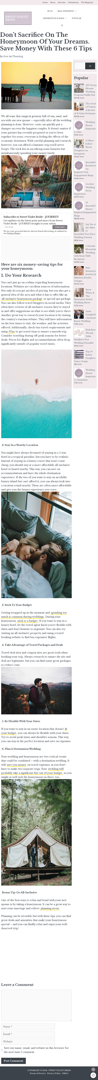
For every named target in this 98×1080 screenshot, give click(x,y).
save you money (16, 764)
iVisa (12, 331)
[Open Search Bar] (62, 25)
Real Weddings (66, 11)
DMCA (65, 1073)
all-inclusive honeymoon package (22, 298)
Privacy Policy (54, 1073)
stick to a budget (27, 620)
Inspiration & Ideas (53, 18)
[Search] (90, 66)
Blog (50, 11)
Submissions (73, 2)
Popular (76, 18)
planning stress (50, 908)
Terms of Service (38, 1073)
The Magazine (87, 2)
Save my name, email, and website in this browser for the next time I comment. (36, 1050)
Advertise (62, 2)
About (52, 2)
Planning (17, 56)
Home (45, 2)
